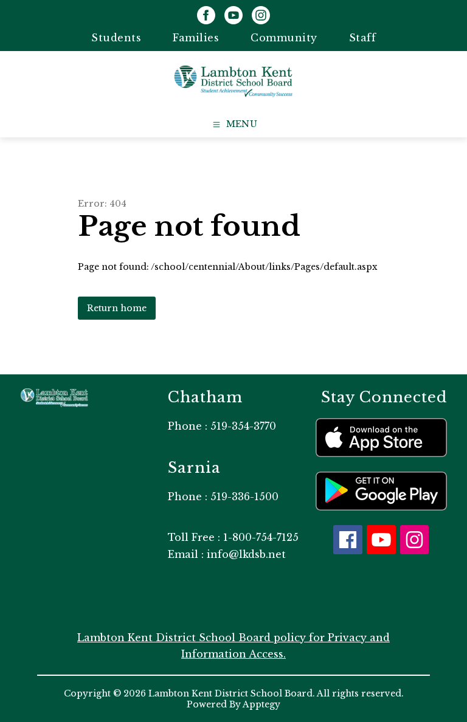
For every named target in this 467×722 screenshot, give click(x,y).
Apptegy (261, 704)
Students (116, 38)
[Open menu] (234, 124)
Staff (362, 38)
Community (284, 38)
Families (196, 38)
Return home (117, 308)
